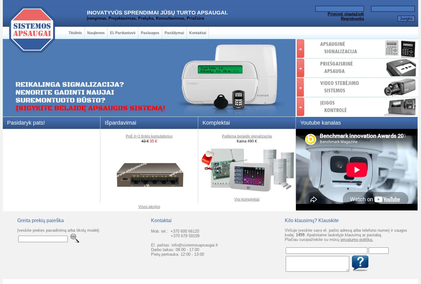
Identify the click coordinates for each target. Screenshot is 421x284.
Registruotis (352, 18)
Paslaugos (150, 33)
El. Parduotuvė (123, 33)
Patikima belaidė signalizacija (247, 136)
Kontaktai (197, 33)
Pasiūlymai (174, 33)
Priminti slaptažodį (346, 14)
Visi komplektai (247, 199)
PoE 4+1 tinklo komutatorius (149, 136)
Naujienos (96, 33)
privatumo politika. (357, 239)
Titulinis (75, 33)
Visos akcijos (149, 207)
